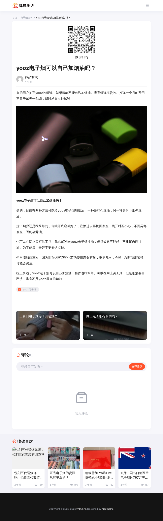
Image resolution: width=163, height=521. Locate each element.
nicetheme (108, 508)
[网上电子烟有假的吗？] (115, 325)
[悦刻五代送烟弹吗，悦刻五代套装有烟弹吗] (28, 458)
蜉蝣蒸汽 (81, 508)
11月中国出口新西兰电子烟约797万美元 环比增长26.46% (134, 475)
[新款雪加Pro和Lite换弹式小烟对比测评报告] (99, 458)
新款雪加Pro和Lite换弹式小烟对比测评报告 (98, 475)
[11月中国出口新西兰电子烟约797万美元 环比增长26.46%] (134, 458)
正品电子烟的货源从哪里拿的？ (62, 475)
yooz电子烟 (29, 289)
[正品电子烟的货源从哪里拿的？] (64, 458)
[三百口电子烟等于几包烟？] (48, 325)
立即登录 (137, 366)
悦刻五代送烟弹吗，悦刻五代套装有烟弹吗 (27, 475)
